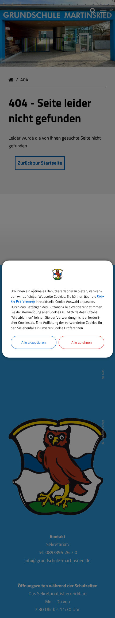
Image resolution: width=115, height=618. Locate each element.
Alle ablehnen (81, 342)
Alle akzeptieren (33, 342)
